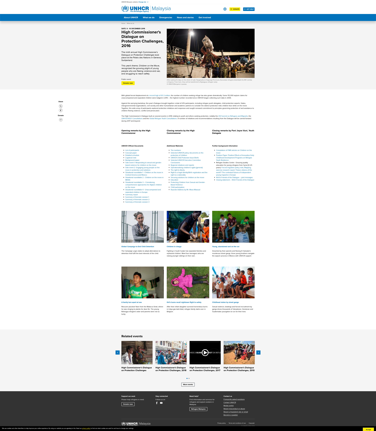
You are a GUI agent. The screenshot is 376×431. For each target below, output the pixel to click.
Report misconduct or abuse (234, 409)
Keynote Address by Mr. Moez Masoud (185, 189)
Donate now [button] (128, 83)
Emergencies (165, 17)
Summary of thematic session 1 (137, 197)
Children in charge (174, 246)
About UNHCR (131, 17)
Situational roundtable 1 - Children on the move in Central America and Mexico (144, 173)
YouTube (161, 403)
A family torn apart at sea (131, 302)
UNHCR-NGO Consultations (132, 118)
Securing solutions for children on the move (187, 177)
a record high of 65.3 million (159, 95)
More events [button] (188, 384)
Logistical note (130, 157)
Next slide (258, 352)
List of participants (132, 150)
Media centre (229, 406)
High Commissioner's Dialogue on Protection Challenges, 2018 (170, 369)
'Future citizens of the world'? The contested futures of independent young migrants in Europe (234, 172)
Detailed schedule (132, 155)
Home (123, 23)
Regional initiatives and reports (182, 165)
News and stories (185, 17)
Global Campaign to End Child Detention (137, 246)
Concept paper (131, 153)
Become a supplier (231, 415)
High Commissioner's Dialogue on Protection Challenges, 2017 (205, 369)
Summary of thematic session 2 (137, 199)
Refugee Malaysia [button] (199, 409)
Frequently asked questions (234, 399)
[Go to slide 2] (189, 379)
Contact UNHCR (230, 402)
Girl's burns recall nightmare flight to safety (184, 302)
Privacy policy (221, 423)
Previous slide (118, 352)
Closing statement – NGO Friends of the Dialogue (235, 180)
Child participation (177, 187)
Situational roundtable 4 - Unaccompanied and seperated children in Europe (143, 190)
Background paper (132, 160)
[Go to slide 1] (187, 379)
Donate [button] (236, 9)
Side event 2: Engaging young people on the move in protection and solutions (142, 168)
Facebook (156, 403)
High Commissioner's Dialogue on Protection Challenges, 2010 (239, 369)
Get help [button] (251, 9)
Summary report (131, 194)
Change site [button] (142, 2)
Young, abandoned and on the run (225, 246)
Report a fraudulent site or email (236, 412)
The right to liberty (178, 170)
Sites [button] (225, 9)
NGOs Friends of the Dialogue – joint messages (234, 177)
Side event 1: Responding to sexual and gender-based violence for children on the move (143, 163)
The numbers (176, 150)
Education (174, 180)
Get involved (205, 17)
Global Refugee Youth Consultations (163, 118)
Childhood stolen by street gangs (225, 302)
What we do (149, 17)
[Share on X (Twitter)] (60, 106)
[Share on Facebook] (60, 110)
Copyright (252, 423)
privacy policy (86, 428)
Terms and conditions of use (237, 423)
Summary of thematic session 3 (137, 202)
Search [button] (218, 9)
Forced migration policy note (232, 167)
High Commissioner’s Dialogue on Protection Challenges (136, 369)
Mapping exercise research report (233, 168)
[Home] (135, 9)
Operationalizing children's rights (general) (187, 167)
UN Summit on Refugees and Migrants (233, 116)
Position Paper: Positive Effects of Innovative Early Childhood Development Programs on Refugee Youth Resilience (235, 157)
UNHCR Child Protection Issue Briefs (185, 157)
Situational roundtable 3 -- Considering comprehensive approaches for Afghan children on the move (143, 184)
